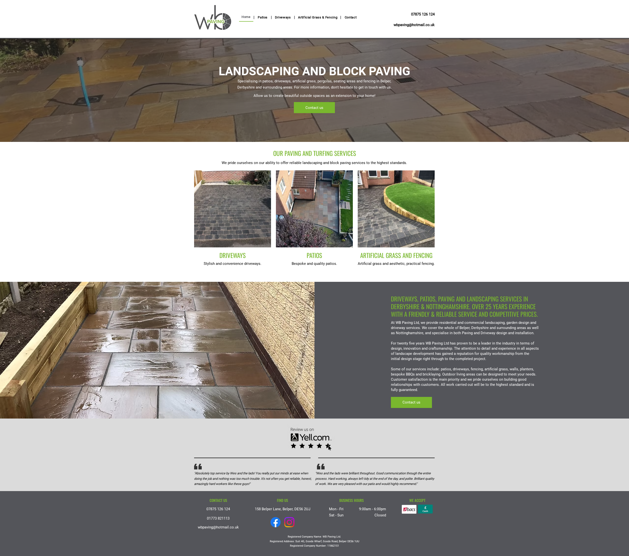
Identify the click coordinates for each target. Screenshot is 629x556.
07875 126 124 (423, 14)
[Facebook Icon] (275, 522)
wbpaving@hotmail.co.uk (414, 25)
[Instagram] (289, 522)
